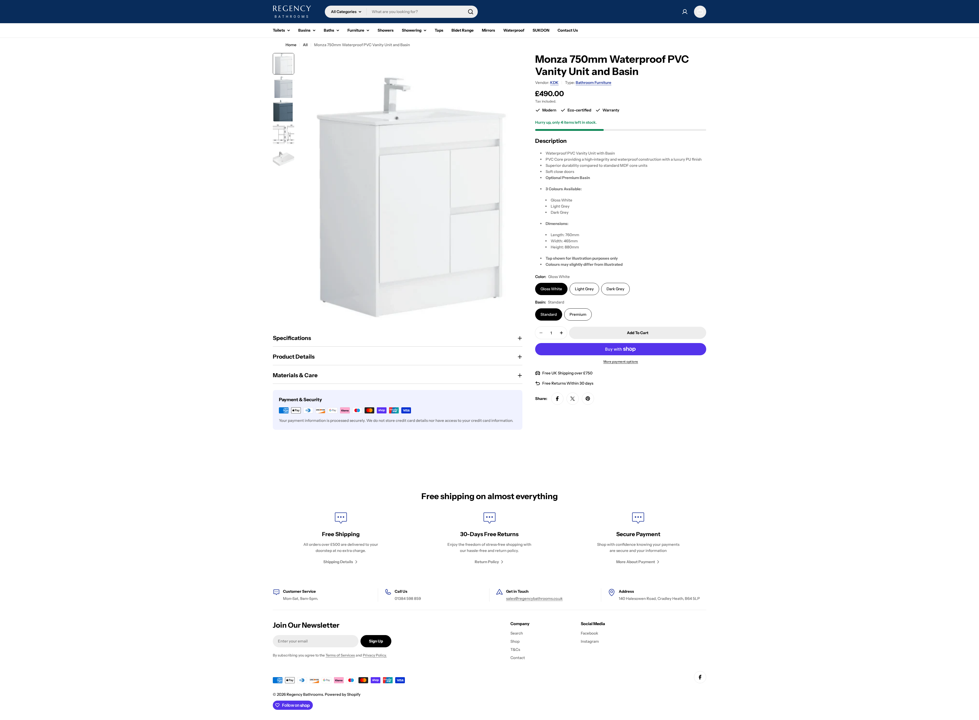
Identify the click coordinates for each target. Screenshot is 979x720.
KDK (554, 82)
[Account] (685, 12)
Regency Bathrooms (305, 694)
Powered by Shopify (342, 694)
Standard (548, 314)
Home (291, 44)
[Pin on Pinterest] (588, 399)
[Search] (471, 12)
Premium (578, 314)
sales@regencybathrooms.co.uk (534, 598)
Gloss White (551, 288)
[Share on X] (572, 399)
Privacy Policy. (375, 655)
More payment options (620, 361)
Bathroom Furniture (593, 82)
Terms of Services (340, 655)
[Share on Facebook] (557, 399)
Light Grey (584, 288)
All (305, 44)
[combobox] (401, 12)
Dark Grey (615, 288)
